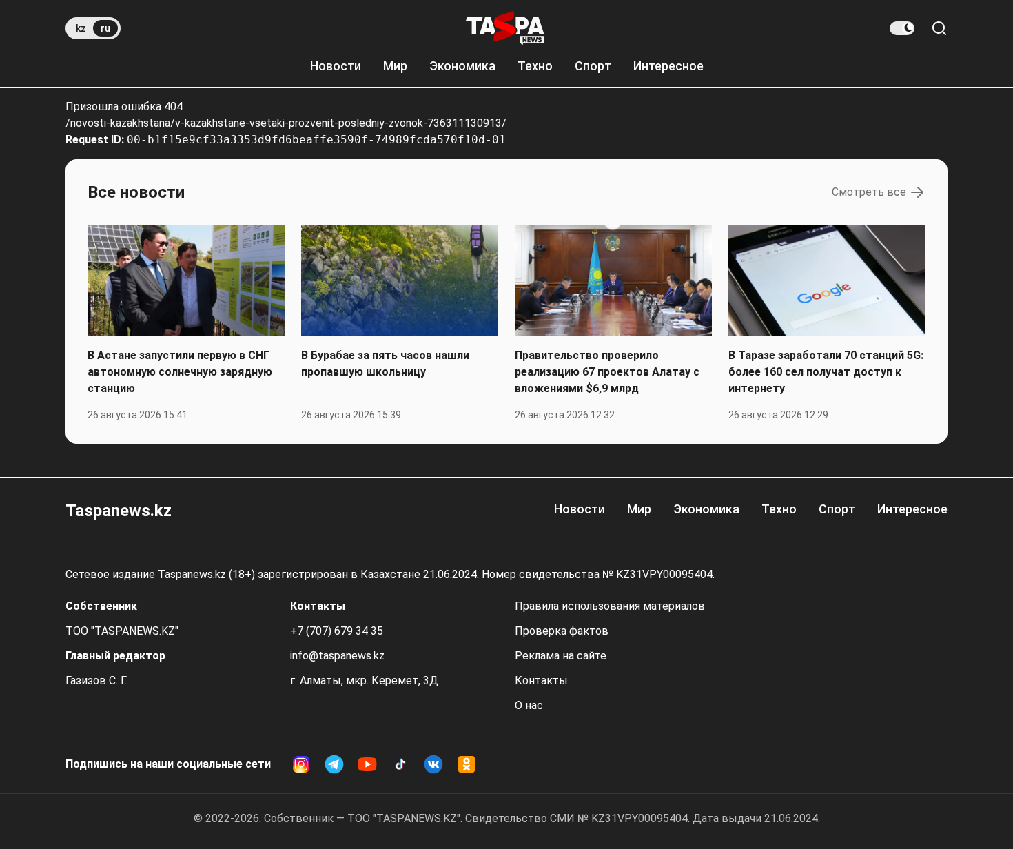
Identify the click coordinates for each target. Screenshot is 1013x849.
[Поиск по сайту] (939, 28)
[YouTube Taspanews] (367, 764)
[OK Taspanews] (467, 764)
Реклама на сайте (560, 655)
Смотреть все (869, 191)
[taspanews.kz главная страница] (505, 28)
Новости (335, 66)
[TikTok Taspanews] (400, 764)
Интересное (668, 66)
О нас (529, 705)
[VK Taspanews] (433, 764)
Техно (535, 66)
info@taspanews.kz (337, 655)
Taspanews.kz (118, 510)
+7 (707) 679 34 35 (336, 630)
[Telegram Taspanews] (334, 764)
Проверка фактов (561, 630)
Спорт (593, 66)
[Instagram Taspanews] (301, 764)
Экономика (462, 66)
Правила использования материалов (610, 606)
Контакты (541, 680)
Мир (395, 66)
